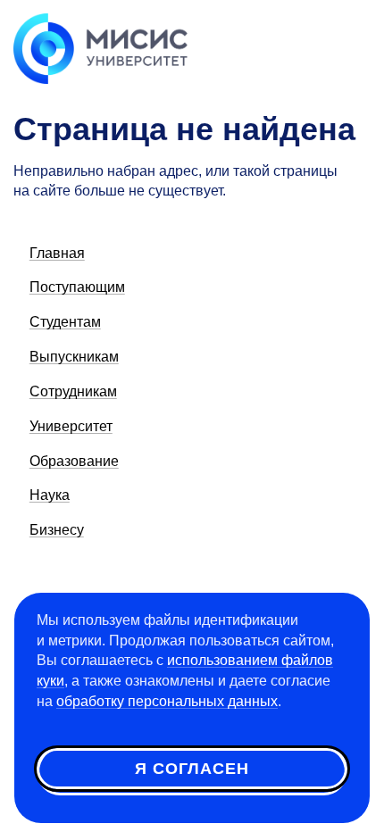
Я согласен (192, 769)
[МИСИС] (100, 47)
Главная (57, 253)
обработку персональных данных (167, 701)
